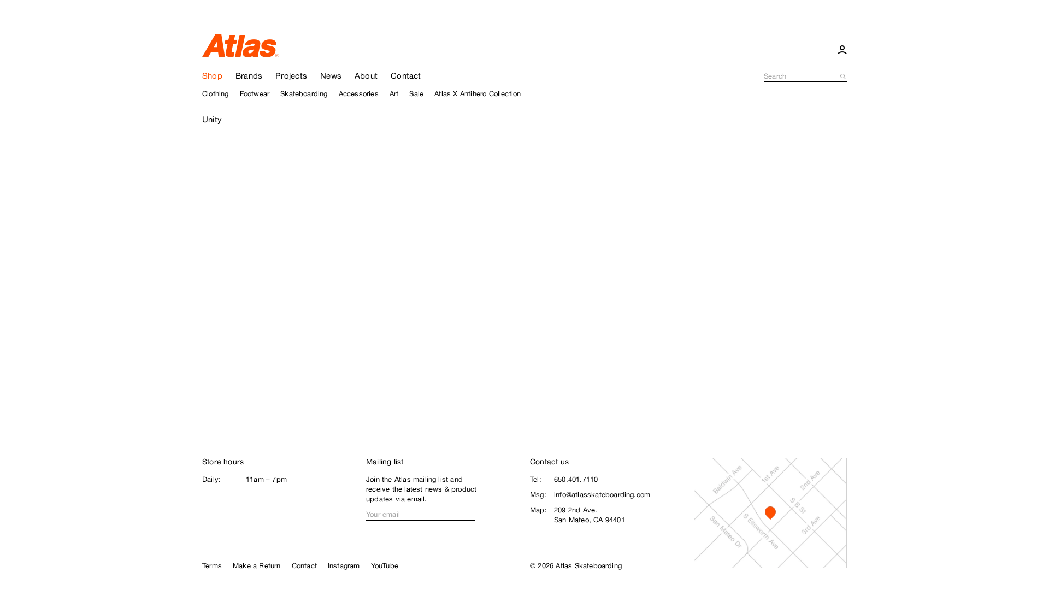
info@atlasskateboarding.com (602, 495)
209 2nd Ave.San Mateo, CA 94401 (589, 515)
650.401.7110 (576, 479)
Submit (843, 76)
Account (842, 49)
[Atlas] (241, 44)
